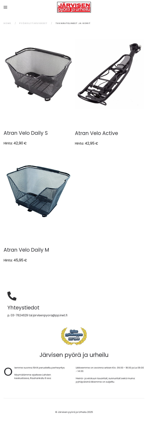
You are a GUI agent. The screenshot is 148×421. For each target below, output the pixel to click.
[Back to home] (74, 7)
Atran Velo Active (96, 133)
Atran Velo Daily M (26, 249)
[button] (5, 7)
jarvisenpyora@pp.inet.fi (50, 315)
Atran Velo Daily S (26, 133)
